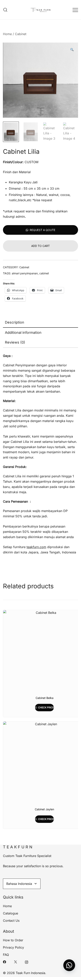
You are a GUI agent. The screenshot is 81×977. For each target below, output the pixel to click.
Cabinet (20, 34)
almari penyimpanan (25, 273)
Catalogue (10, 913)
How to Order (13, 940)
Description (14, 322)
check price (46, 707)
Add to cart (40, 245)
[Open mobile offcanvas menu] (75, 9)
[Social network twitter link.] (15, 962)
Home (7, 34)
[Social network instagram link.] (26, 962)
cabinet (44, 273)
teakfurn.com (36, 547)
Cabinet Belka (44, 698)
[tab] (40, 322)
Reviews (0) (15, 342)
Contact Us (11, 920)
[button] (72, 50)
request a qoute (42, 230)
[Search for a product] (5, 9)
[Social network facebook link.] (4, 962)
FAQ (6, 955)
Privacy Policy (13, 947)
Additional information (23, 332)
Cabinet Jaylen (44, 809)
